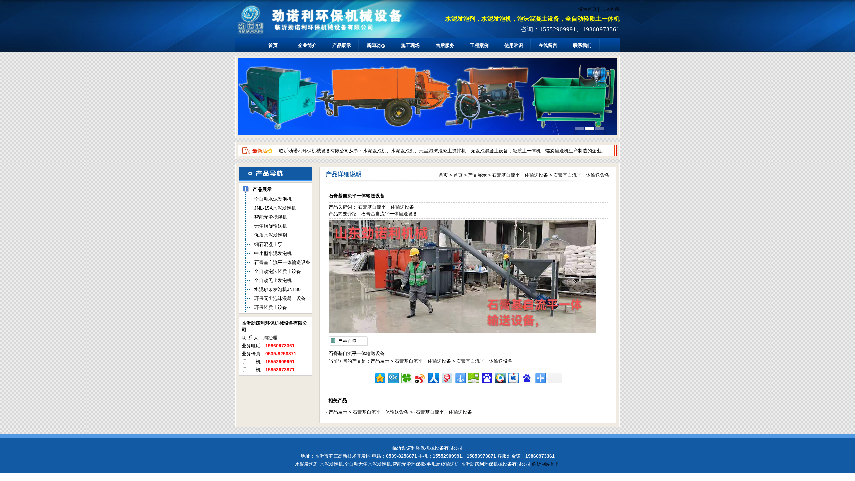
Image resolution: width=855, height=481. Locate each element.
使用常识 (513, 45)
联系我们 (582, 45)
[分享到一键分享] (460, 377)
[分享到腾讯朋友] (406, 377)
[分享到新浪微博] (419, 377)
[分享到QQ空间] (379, 377)
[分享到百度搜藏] (486, 377)
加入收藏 (610, 9)
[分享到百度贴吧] (513, 377)
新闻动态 (376, 45)
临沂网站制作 (546, 464)
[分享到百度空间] (473, 377)
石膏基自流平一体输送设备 (520, 175)
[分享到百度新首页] (526, 377)
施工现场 (410, 45)
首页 (273, 45)
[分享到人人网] (433, 377)
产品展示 (341, 45)
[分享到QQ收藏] (500, 377)
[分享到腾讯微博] (393, 377)
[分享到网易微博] (446, 377)
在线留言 (548, 45)
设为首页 (587, 9)
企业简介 (307, 45)
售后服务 (445, 45)
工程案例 (479, 45)
